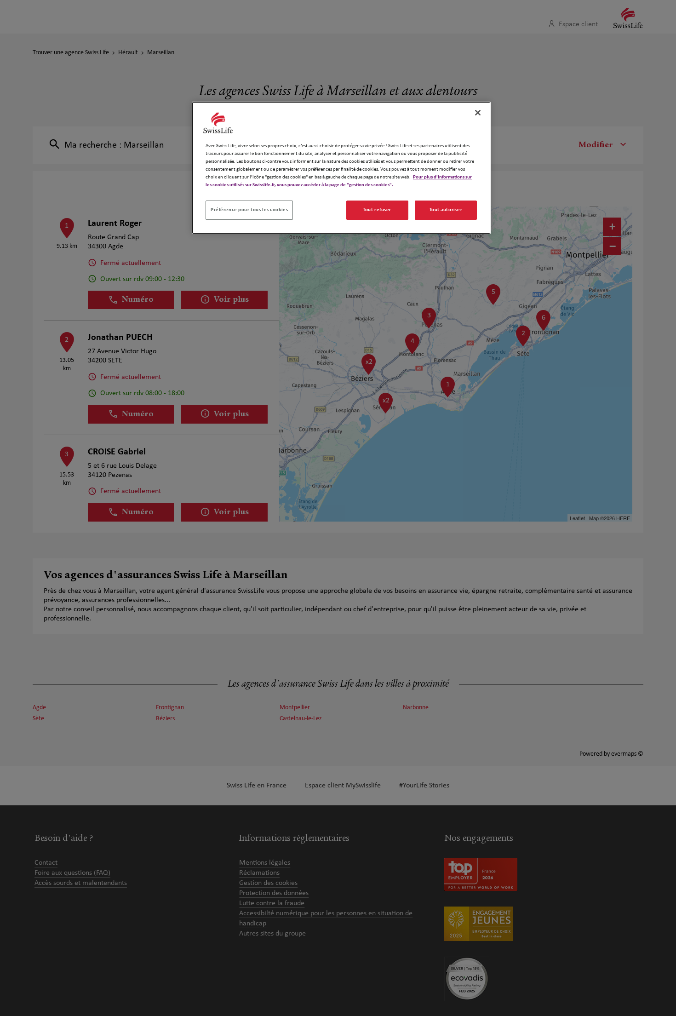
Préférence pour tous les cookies (249, 209)
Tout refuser (377, 209)
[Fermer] (478, 113)
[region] (341, 168)
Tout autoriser (446, 209)
